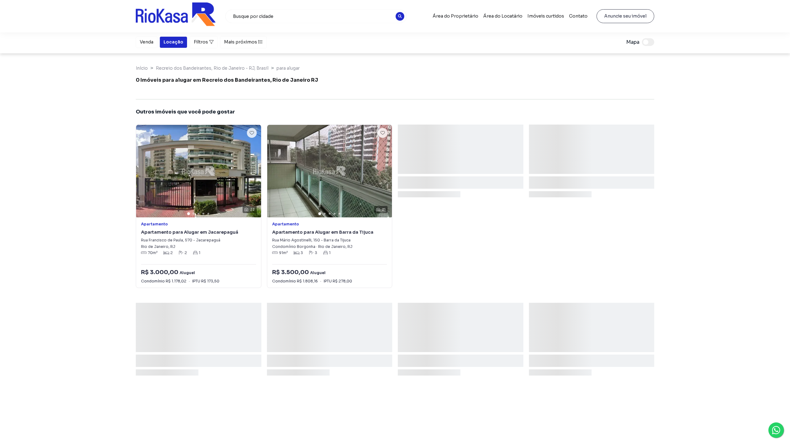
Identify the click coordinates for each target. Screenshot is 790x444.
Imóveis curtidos (545, 16)
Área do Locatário (502, 16)
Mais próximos (240, 42)
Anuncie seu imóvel (625, 16)
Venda (146, 42)
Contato (578, 16)
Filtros (201, 42)
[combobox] (316, 16)
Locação (173, 42)
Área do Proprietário (455, 16)
